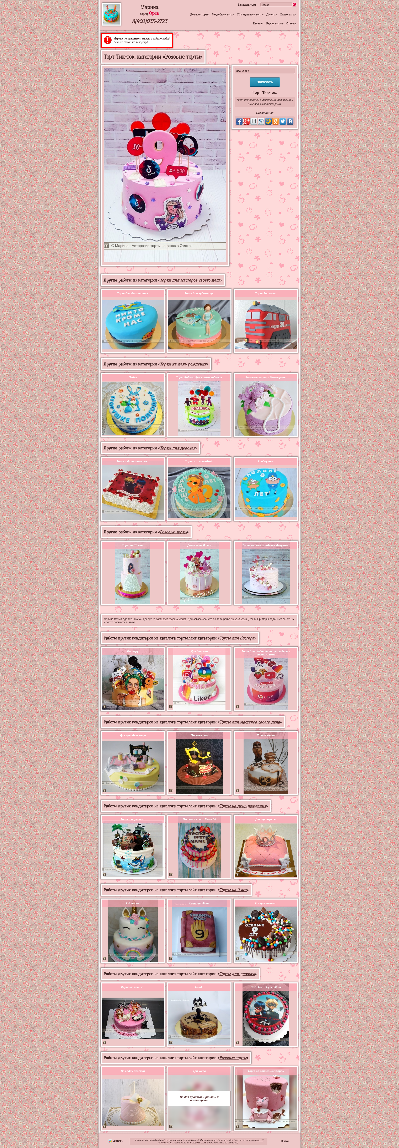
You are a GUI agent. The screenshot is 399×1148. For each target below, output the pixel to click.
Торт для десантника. (133, 293)
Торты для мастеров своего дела (190, 280)
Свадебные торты (223, 14)
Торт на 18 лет (133, 545)
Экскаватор (199, 735)
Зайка (133, 377)
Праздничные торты (250, 14)
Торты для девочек (177, 448)
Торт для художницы (199, 293)
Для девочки (199, 651)
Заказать (265, 82)
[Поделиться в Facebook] (239, 121)
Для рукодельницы (133, 735)
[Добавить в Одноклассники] (275, 121)
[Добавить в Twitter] (283, 121)
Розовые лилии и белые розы (265, 377)
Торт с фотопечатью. (133, 461)
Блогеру (132, 651)
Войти (285, 1141)
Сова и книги (266, 735)
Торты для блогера (236, 638)
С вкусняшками (265, 903)
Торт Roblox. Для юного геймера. (199, 377)
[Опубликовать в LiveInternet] (253, 121)
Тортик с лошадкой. (199, 461)
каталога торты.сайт (171, 619)
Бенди (199, 987)
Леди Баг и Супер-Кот (266, 987)
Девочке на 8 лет (199, 545)
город (149, 14)
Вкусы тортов (274, 23)
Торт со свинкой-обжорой (266, 1071)
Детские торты (199, 14)
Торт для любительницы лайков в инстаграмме (265, 653)
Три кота (199, 1071)
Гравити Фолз (199, 903)
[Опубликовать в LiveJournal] (261, 121)
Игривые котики (132, 987)
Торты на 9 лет (233, 889)
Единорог (132, 903)
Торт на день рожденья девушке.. (265, 545)
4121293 (117, 1141)
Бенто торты (288, 14)
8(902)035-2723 (149, 21)
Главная (258, 23)
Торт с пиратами (133, 819)
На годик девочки (133, 1071)
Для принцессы (265, 819)
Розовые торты (173, 532)
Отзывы (291, 23)
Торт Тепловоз (265, 293)
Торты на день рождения (183, 364)
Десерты (271, 14)
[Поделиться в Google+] (246, 121)
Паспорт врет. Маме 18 (199, 819)
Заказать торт (247, 4)
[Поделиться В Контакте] (290, 121)
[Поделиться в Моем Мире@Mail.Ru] (268, 121)
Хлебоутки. (266, 461)
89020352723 (239, 619)
